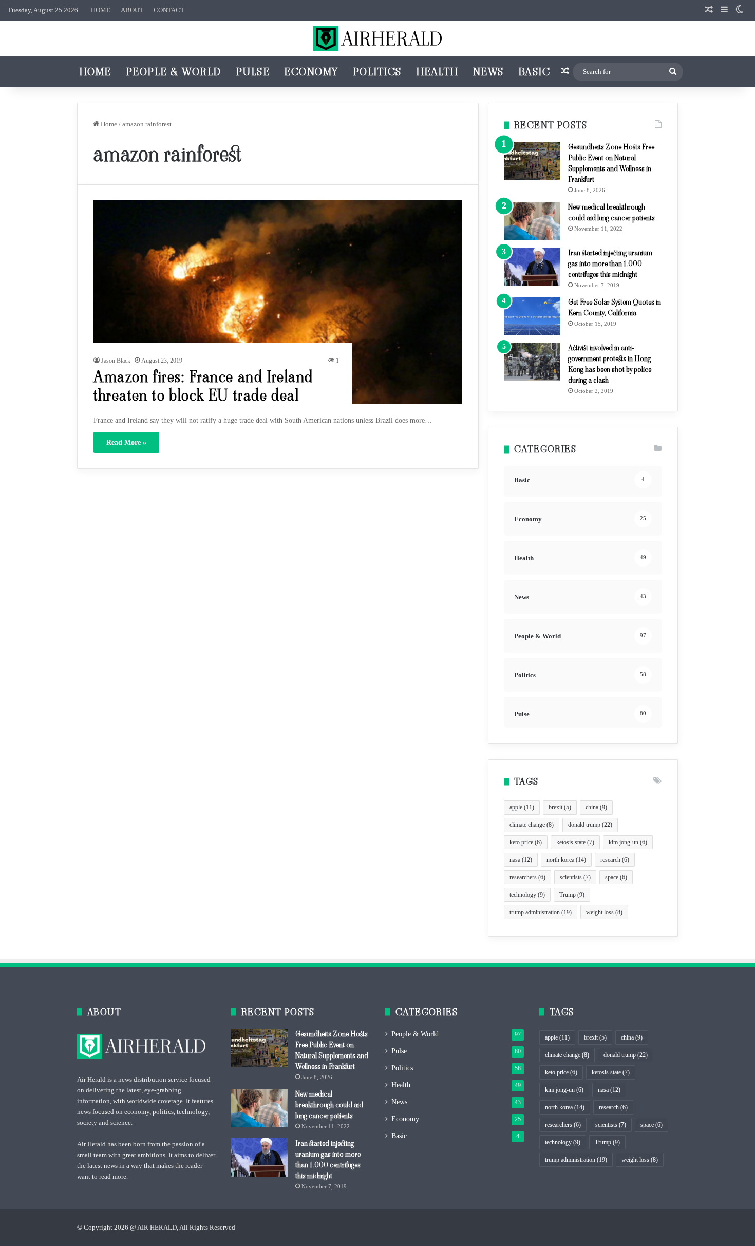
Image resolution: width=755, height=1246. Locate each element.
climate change (531, 824)
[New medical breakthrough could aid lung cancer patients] (532, 221)
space (616, 877)
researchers (527, 877)
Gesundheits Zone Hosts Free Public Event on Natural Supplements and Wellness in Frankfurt (611, 163)
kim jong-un (628, 842)
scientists (575, 877)
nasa (520, 859)
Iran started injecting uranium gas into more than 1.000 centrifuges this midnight (610, 263)
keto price (525, 842)
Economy (311, 72)
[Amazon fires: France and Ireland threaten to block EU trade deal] (278, 302)
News (488, 72)
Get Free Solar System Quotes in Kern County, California (614, 307)
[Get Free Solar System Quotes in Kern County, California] (532, 316)
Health (437, 72)
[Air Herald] (377, 38)
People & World (173, 72)
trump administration (540, 912)
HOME (100, 10)
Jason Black (115, 360)
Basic (534, 72)
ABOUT (132, 10)
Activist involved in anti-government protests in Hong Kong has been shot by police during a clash (609, 364)
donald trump (590, 824)
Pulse (253, 72)
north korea (566, 859)
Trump (571, 894)
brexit (560, 807)
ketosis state (575, 842)
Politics (377, 72)
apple (521, 807)
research (614, 859)
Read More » (126, 442)
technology (527, 894)
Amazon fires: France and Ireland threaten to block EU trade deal (203, 386)
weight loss (604, 912)
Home (95, 72)
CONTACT (169, 10)
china (596, 807)
